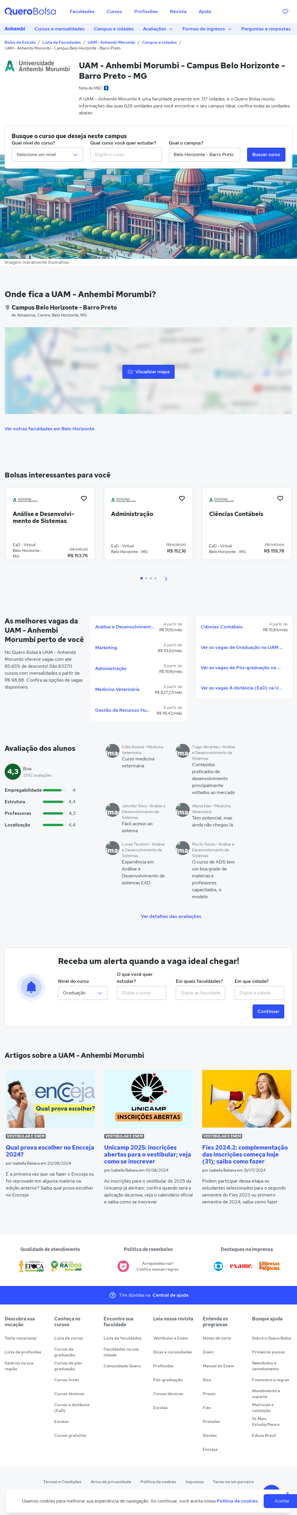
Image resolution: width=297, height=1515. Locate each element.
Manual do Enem (218, 1365)
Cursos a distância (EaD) (71, 1407)
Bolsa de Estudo (20, 42)
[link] (50, 525)
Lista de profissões (23, 1352)
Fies (207, 1407)
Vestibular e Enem (170, 1338)
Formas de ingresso (203, 29)
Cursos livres (66, 1379)
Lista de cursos (68, 1338)
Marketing (106, 648)
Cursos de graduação (64, 1351)
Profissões (163, 1365)
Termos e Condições (62, 1481)
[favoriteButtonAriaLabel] (84, 498)
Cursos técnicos (69, 1393)
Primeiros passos (268, 1352)
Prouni (209, 1393)
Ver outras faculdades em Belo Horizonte (49, 429)
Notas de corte (217, 1338)
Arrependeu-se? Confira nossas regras (158, 1266)
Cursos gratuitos (70, 1435)
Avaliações (154, 29)
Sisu (207, 1379)
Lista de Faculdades (61, 42)
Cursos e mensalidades (60, 29)
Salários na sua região (19, 1365)
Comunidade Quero (122, 1365)
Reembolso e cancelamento (265, 1365)
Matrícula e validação (263, 1407)
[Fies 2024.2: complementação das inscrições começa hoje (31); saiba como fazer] (246, 1099)
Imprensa (195, 1481)
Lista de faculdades (123, 1338)
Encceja (210, 1449)
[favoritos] (285, 12)
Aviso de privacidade (111, 1481)
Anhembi (15, 29)
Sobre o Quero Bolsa (271, 1338)
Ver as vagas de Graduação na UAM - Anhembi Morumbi (242, 647)
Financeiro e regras (270, 1379)
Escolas (61, 1421)
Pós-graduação (168, 1379)
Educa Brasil (264, 1435)
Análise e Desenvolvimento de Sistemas (125, 627)
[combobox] (126, 155)
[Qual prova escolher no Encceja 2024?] (50, 1099)
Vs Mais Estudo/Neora (266, 1421)
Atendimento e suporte (266, 1393)
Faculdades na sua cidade (121, 1351)
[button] (131, 578)
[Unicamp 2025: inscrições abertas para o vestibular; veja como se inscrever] (148, 1099)
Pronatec (211, 1421)
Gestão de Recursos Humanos (123, 710)
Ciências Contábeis (222, 627)
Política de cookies (158, 1481)
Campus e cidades (114, 29)
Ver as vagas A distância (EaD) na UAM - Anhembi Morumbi (242, 688)
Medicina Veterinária (117, 689)
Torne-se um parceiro (233, 1481)
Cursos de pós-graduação (68, 1365)
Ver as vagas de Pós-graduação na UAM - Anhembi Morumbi (242, 668)
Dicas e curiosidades (172, 1352)
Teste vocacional (21, 1338)
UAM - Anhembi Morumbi (111, 42)
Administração (111, 668)
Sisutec (210, 1435)
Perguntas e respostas (266, 29)
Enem (208, 1352)
